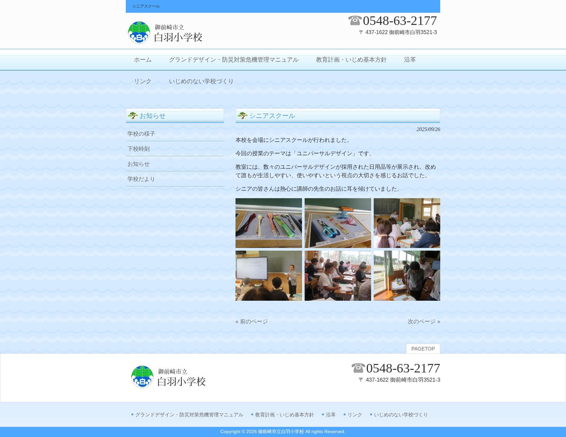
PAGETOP (423, 349)
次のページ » (424, 321)
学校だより (141, 179)
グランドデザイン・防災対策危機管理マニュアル (189, 414)
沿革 (331, 414)
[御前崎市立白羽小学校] (178, 42)
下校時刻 (138, 148)
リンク (355, 414)
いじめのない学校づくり (401, 414)
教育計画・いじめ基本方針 (284, 414)
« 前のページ (252, 321)
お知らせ (138, 164)
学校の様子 (141, 133)
